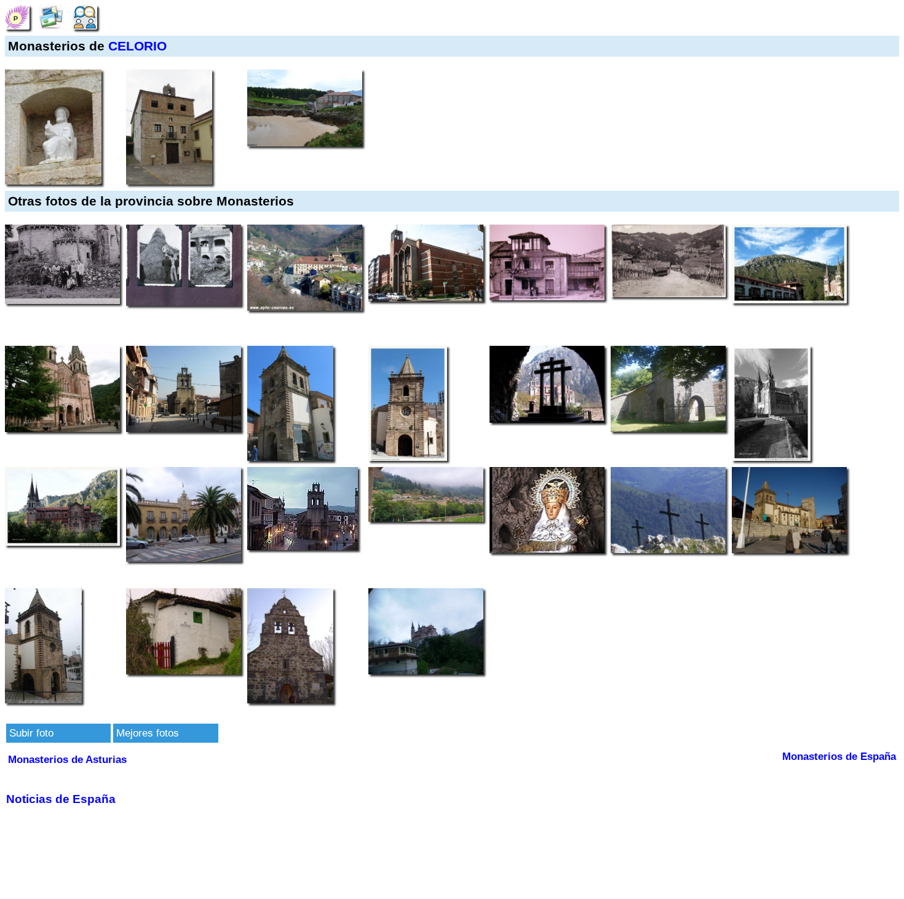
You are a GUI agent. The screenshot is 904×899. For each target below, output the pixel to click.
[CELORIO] (17, 16)
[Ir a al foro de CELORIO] (85, 16)
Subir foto (31, 733)
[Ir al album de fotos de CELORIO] (51, 16)
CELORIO (137, 46)
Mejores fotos (147, 733)
